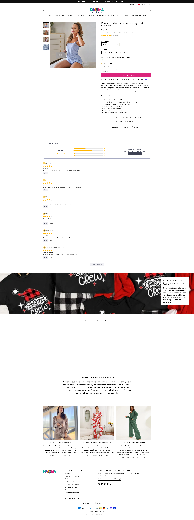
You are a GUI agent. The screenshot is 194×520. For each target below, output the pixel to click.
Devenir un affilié (70, 490)
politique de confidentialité (73, 476)
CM (103, 67)
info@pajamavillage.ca (72, 498)
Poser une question (126, 121)
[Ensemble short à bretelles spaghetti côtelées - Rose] (56, 359)
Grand (118, 52)
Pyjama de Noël (121, 15)
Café (116, 44)
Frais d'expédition (106, 32)
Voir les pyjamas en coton (133, 457)
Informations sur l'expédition (126, 117)
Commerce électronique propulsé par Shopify (97, 514)
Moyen (111, 52)
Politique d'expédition (71, 481)
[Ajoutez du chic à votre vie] (133, 423)
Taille (104, 49)
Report (51, 173)
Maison (50, 15)
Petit (104, 52)
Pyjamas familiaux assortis (102, 15)
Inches (110, 67)
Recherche (68, 473)
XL (125, 52)
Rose (110, 44)
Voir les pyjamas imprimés (97, 455)
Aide (144, 15)
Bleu (104, 44)
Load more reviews (97, 264)
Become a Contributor (72, 492)
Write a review (134, 153)
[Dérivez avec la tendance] (60, 423)
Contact (67, 495)
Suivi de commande (71, 487)
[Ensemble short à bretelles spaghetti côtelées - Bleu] (54, 359)
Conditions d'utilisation (72, 484)
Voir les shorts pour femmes (60, 455)
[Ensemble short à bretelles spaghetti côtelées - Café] (58, 359)
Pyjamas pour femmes (63, 15)
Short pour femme (82, 15)
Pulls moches (135, 15)
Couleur (105, 41)
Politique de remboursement (73, 479)
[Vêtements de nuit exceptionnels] (97, 423)
